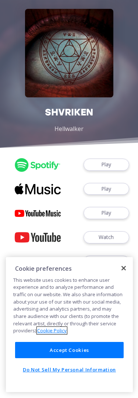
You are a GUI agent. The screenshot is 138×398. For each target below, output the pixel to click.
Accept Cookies (69, 350)
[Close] (124, 268)
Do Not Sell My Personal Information (69, 369)
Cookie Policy (52, 330)
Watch (106, 236)
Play (106, 164)
